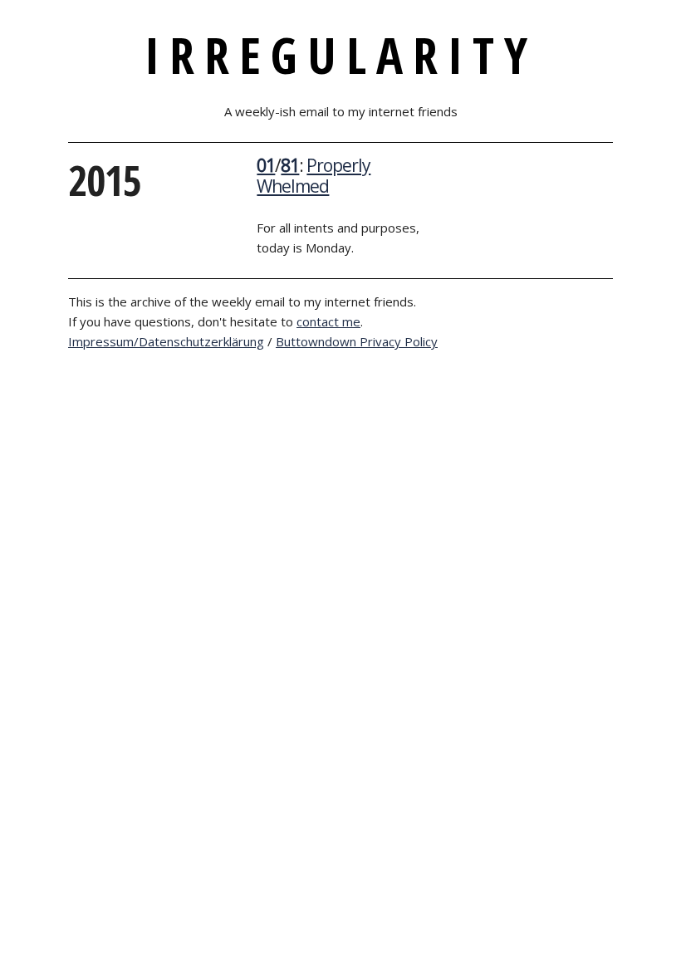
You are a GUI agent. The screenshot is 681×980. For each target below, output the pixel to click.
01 (266, 165)
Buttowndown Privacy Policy (357, 341)
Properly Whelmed (313, 176)
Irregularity (341, 55)
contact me (328, 321)
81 (290, 165)
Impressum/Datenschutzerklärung (166, 341)
